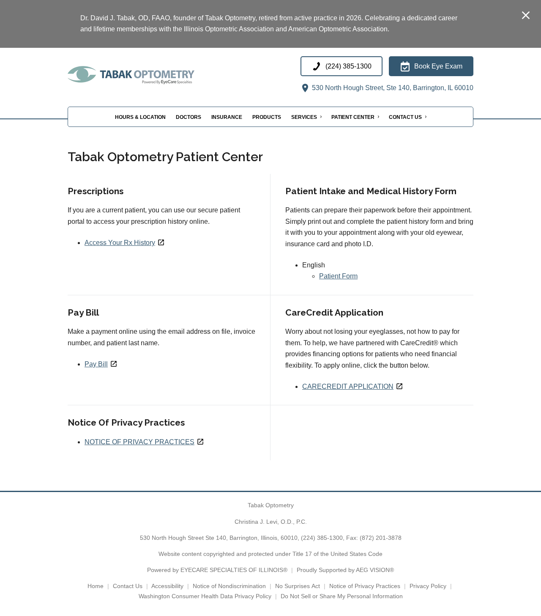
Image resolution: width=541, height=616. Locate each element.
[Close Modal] (526, 15)
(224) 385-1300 (322, 537)
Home (95, 586)
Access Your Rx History (120, 242)
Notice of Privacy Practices (364, 586)
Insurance (226, 117)
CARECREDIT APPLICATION (347, 386)
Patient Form (338, 276)
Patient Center (352, 117)
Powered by (217, 569)
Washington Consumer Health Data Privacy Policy (205, 596)
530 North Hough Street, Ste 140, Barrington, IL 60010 (391, 87)
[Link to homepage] (152, 75)
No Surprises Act (297, 586)
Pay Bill (96, 364)
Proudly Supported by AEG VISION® (345, 569)
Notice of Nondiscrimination (229, 586)
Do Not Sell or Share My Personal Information (342, 596)
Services (304, 117)
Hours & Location (140, 117)
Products (266, 117)
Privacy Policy (428, 586)
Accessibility (167, 586)
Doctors (188, 117)
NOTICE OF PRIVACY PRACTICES (139, 442)
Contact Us (405, 117)
